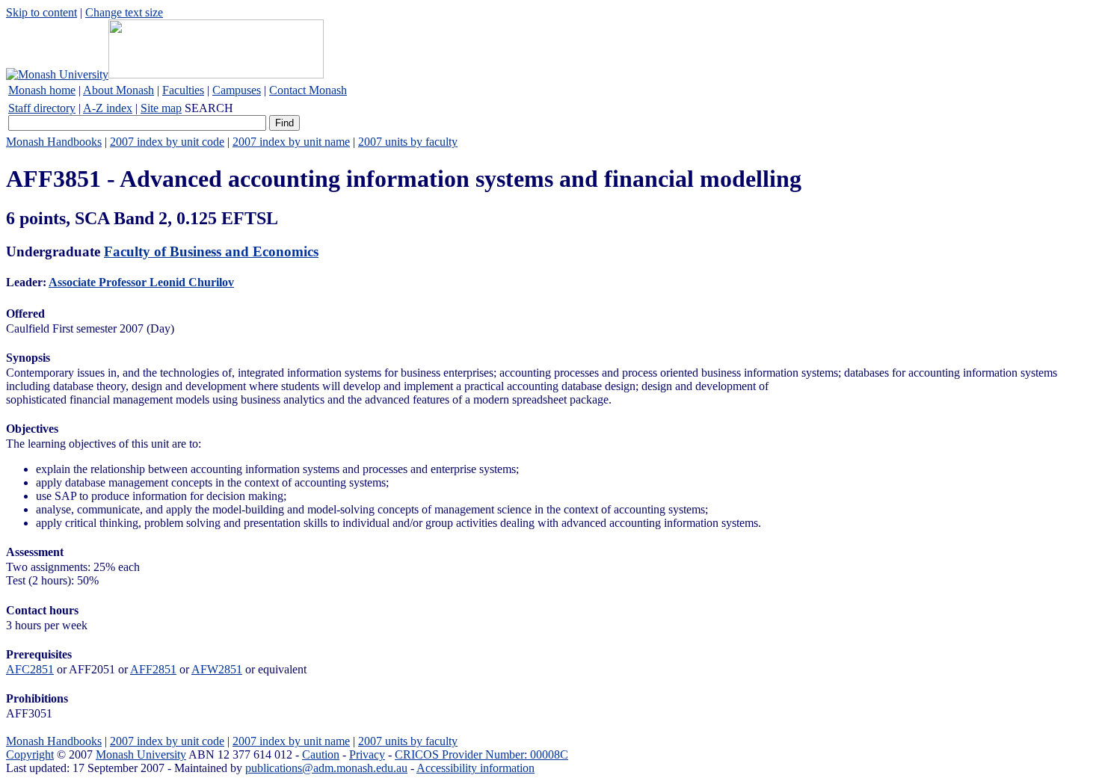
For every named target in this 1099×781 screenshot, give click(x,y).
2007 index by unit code (167, 141)
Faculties (183, 90)
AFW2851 (216, 669)
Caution (320, 754)
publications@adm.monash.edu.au (326, 768)
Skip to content (41, 12)
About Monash (118, 90)
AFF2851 (153, 669)
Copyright (30, 754)
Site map (161, 108)
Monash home (42, 90)
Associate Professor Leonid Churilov (141, 282)
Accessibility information (475, 768)
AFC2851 (30, 669)
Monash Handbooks (54, 141)
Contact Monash (308, 90)
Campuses (236, 90)
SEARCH (209, 108)
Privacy (367, 754)
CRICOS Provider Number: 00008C (481, 754)
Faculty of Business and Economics (211, 251)
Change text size (124, 12)
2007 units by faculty (408, 141)
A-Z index (107, 108)
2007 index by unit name (291, 141)
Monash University (141, 754)
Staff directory (42, 108)
